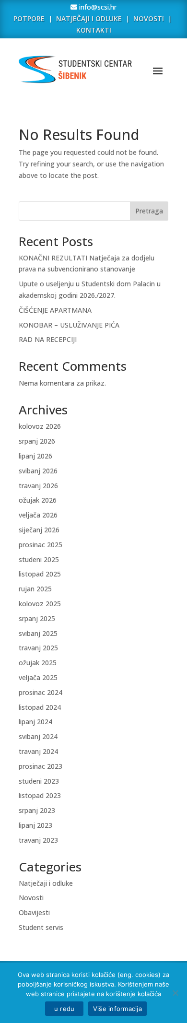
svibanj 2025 (38, 633)
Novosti (31, 897)
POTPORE (29, 18)
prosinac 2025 (40, 544)
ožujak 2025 (38, 662)
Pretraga (149, 210)
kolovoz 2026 (40, 426)
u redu (64, 1008)
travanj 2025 (38, 647)
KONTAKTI (93, 30)
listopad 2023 (40, 795)
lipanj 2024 (35, 721)
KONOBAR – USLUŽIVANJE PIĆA (69, 324)
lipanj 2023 (35, 825)
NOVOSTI (149, 18)
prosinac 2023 (40, 766)
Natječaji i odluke (46, 883)
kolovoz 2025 (40, 603)
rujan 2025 (35, 588)
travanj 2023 (38, 840)
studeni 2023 (39, 781)
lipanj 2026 (35, 455)
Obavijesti (34, 912)
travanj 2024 (38, 751)
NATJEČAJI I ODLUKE (89, 18)
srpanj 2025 (37, 618)
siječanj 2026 (39, 529)
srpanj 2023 (37, 810)
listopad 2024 (40, 707)
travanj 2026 (38, 485)
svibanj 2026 (38, 470)
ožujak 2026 (38, 500)
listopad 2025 (40, 573)
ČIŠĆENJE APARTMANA (55, 310)
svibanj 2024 (38, 736)
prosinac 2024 (40, 692)
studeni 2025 (39, 559)
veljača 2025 (38, 677)
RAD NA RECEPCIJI (48, 339)
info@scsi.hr (97, 7)
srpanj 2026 (37, 441)
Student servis (41, 927)
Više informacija (117, 1008)
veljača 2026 (38, 514)
